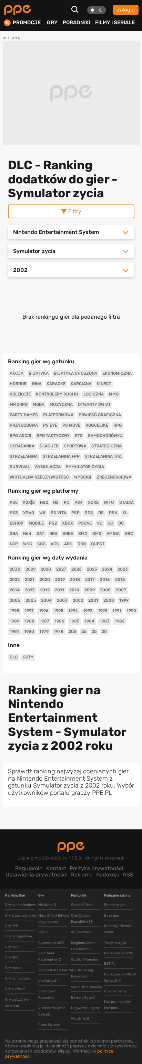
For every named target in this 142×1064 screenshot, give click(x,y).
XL (125, 512)
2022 (15, 579)
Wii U (109, 502)
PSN (113, 512)
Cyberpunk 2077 (51, 943)
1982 (119, 621)
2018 (75, 579)
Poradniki (76, 22)
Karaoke (56, 383)
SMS (96, 533)
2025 (92, 569)
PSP (75, 512)
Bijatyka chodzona (75, 373)
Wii (42, 512)
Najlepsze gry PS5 (118, 953)
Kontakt (56, 868)
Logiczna (93, 394)
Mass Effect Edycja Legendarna (53, 918)
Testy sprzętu (115, 943)
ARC (68, 544)
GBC (129, 533)
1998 (14, 610)
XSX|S (29, 502)
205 (72, 631)
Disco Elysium (49, 1025)
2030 (15, 569)
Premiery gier (115, 905)
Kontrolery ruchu (57, 394)
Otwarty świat (94, 404)
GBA (14, 533)
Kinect (104, 383)
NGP (14, 544)
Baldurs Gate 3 (83, 997)
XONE (93, 502)
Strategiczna (106, 446)
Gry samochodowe (20, 905)
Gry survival (14, 989)
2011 (59, 590)
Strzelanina (24, 456)
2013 (30, 590)
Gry (52, 22)
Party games (24, 414)
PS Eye (50, 425)
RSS (128, 874)
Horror (18, 383)
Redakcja (108, 874)
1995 (58, 610)
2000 (108, 600)
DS (101, 512)
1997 (29, 610)
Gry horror (13, 968)
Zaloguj (126, 10)
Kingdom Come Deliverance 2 (83, 946)
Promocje (27, 23)
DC (121, 523)
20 (104, 631)
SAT (40, 533)
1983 (105, 621)
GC (110, 523)
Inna (36, 383)
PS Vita (58, 512)
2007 (121, 590)
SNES (67, 533)
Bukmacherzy (115, 991)
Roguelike (96, 425)
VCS (55, 544)
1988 (29, 621)
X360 (28, 512)
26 (84, 631)
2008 (105, 590)
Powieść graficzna (100, 414)
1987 (44, 621)
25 (94, 631)
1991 (116, 610)
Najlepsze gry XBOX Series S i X (120, 977)
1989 (14, 621)
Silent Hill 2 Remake (86, 987)
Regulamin (29, 868)
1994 (73, 610)
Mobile (36, 523)
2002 (78, 600)
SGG (41, 544)
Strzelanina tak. (103, 456)
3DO (82, 544)
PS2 (53, 523)
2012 (45, 590)
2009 (89, 590)
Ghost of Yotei (82, 905)
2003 (62, 600)
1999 (124, 600)
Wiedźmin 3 (47, 905)
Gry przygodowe (18, 936)
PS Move (71, 425)
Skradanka (22, 446)
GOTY (28, 657)
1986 (59, 621)
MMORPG (19, 404)
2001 (93, 600)
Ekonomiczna (117, 373)
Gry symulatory (17, 978)
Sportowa (75, 446)
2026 (76, 569)
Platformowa (58, 414)
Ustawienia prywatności (37, 874)
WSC (27, 544)
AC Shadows (81, 932)
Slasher (49, 446)
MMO (114, 394)
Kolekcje (20, 394)
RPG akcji (20, 435)
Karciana (81, 383)
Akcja (16, 373)
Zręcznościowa (114, 477)
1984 (89, 621)
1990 (131, 610)
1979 (44, 631)
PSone (85, 523)
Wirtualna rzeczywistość (39, 477)
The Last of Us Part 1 (54, 970)
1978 (58, 631)
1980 (29, 631)
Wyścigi (82, 477)
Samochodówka (105, 435)
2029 (31, 569)
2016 (105, 579)
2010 (74, 590)
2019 (60, 579)
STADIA (126, 502)
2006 (15, 600)
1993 (88, 610)
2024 (107, 569)
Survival (20, 466)
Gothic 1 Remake (84, 959)
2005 (31, 600)
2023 (123, 569)
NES (53, 533)
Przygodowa (24, 425)
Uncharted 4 (48, 981)
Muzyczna (61, 404)
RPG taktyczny (53, 435)
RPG (117, 425)
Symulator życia (85, 466)
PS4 (78, 502)
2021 (29, 579)
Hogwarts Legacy (85, 1008)
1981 (14, 631)
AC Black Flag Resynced (82, 973)
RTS (79, 435)
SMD (82, 533)
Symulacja (48, 466)
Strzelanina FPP (61, 456)
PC (66, 502)
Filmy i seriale (115, 22)
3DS (89, 512)
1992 (102, 610)
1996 (44, 610)
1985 (74, 621)
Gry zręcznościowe (20, 915)
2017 (90, 579)
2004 (46, 600)
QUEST (97, 544)
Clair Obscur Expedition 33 (82, 918)
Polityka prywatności (96, 868)
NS (56, 502)
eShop (16, 523)
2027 (61, 569)
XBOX (67, 523)
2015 (120, 579)
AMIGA (113, 533)
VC (99, 523)
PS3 (14, 512)
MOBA (38, 404)
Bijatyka (39, 373)
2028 (46, 569)
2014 (15, 590)
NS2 (44, 502)
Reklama (82, 874)
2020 (45, 579)
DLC (14, 657)
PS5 (14, 502)
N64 (27, 533)
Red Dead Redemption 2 (49, 956)
